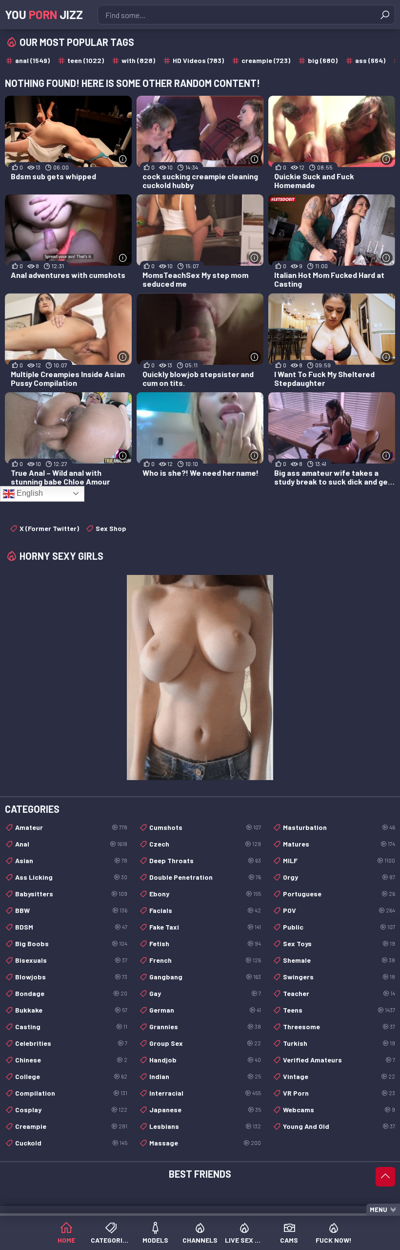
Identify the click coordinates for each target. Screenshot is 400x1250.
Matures (339, 844)
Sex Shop (111, 528)
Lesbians (205, 1126)
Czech (205, 844)
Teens (339, 1010)
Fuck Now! (334, 1240)
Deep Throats (205, 860)
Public (339, 927)
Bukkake (71, 1010)
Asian (71, 860)
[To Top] (385, 1176)
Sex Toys (339, 943)
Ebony (205, 894)
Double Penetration (205, 877)
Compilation (71, 1093)
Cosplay (71, 1109)
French (205, 960)
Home (66, 1240)
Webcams (339, 1109)
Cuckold (71, 1143)
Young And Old (339, 1126)
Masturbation (339, 827)
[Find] (385, 15)
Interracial (205, 1093)
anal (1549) (32, 60)
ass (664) (370, 60)
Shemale (339, 960)
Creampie (71, 1126)
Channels (200, 1240)
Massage (205, 1143)
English (29, 493)
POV (339, 910)
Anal (71, 844)
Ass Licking (71, 877)
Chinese (71, 1060)
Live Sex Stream (244, 1240)
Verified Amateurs (339, 1060)
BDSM (71, 927)
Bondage (71, 993)
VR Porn (339, 1093)
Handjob (205, 1060)
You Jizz (44, 14)
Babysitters (71, 894)
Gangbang (205, 977)
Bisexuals (71, 960)
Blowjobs (71, 977)
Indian (205, 1076)
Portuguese (339, 894)
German (205, 1010)
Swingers (339, 977)
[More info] (123, 159)
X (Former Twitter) (49, 528)
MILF (339, 860)
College (71, 1076)
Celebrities (71, 1043)
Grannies (205, 1026)
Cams (289, 1240)
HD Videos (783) (198, 60)
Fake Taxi (205, 927)
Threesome (339, 1026)
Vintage (339, 1076)
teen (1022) (85, 60)
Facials (205, 910)
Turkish (339, 1043)
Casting (71, 1026)
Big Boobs (71, 943)
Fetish (205, 943)
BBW (71, 910)
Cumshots (205, 827)
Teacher (339, 993)
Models (155, 1240)
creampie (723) (265, 60)
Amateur (71, 827)
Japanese (205, 1109)
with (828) (138, 60)
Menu (378, 1209)
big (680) (323, 60)
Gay (205, 993)
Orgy (339, 877)
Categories (110, 1240)
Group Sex (205, 1043)
